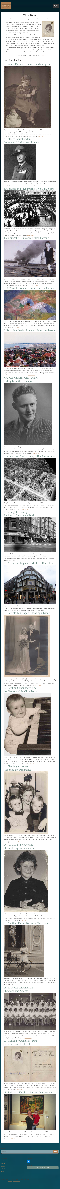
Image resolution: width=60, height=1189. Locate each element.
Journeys (3, 1163)
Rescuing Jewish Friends (30, 330)
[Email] (28, 1161)
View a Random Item (44, 1167)
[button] (56, 5)
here (42, 55)
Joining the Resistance (27, 237)
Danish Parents (27, 64)
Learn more (41, 136)
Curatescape (16, 1181)
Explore (3, 1168)
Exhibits (3, 1166)
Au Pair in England (28, 563)
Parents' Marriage (27, 612)
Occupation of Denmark (29, 188)
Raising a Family (28, 1092)
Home (2, 1160)
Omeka (10, 1181)
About (2, 1171)
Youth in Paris (27, 923)
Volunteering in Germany (30, 455)
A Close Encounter (29, 288)
